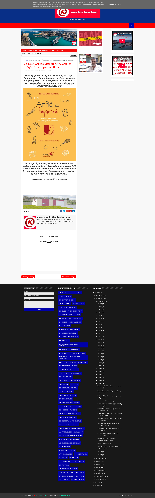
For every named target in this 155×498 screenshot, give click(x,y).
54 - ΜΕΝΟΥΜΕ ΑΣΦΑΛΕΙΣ (68, 469)
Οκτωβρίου (99, 298)
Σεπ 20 (100, 333)
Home (25, 60)
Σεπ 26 (100, 315)
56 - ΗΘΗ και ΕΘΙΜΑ (66, 472)
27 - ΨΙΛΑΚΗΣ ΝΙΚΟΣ (66, 392)
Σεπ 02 (100, 452)
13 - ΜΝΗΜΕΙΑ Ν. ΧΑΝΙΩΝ (68, 333)
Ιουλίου (98, 461)
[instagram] (125, 495)
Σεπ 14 (100, 351)
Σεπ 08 (100, 368)
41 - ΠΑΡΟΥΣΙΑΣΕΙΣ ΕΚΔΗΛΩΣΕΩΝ (71, 432)
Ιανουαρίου (99, 479)
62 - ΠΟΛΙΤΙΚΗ (64, 480)
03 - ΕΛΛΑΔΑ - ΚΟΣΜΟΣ (67, 300)
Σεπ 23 (100, 324)
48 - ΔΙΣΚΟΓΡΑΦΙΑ (81, 454)
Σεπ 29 (100, 307)
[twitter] (122, 495)
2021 (96, 482)
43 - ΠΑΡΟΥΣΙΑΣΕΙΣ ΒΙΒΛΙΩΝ (69, 439)
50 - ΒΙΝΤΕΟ (73, 458)
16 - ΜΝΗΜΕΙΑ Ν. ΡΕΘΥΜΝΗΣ (69, 349)
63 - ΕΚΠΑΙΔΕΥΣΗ (77, 480)
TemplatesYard (42, 495)
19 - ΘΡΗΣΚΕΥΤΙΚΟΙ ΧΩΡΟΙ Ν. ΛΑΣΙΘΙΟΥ (73, 362)
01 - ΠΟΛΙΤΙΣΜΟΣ (75, 293)
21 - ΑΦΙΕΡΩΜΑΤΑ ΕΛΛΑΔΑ (68, 370)
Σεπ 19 (100, 336)
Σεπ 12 (100, 357)
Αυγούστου (100, 458)
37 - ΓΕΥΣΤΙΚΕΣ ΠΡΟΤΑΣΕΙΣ (68, 425)
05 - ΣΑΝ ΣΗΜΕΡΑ (78, 304)
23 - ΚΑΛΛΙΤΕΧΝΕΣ (65, 377)
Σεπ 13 (100, 354)
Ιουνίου (98, 464)
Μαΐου (98, 467)
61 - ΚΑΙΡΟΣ (80, 476)
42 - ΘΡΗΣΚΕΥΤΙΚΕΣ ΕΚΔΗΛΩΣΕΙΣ (70, 436)
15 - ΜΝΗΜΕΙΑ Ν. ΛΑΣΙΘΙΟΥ (68, 337)
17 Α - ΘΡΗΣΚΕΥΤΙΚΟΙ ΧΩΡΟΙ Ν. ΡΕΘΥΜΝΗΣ (70, 358)
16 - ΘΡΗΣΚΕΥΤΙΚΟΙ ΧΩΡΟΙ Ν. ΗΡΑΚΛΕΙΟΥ (69, 345)
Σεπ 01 (100, 455)
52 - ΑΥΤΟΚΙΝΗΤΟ (78, 461)
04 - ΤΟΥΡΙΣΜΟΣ (64, 304)
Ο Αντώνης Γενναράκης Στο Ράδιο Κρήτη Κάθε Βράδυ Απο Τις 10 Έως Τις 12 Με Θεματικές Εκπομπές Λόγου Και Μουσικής (90, 49)
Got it (120, 4)
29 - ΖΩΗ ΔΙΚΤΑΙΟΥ (65, 399)
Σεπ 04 (100, 380)
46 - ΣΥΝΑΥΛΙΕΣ (64, 447)
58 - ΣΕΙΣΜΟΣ (79, 472)
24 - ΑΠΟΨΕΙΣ (64, 384)
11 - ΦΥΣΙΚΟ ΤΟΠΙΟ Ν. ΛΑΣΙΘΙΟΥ (70, 322)
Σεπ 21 (100, 330)
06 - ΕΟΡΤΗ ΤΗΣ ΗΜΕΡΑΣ (67, 307)
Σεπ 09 (100, 366)
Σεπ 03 (100, 383)
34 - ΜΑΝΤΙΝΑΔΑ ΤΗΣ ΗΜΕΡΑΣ (69, 414)
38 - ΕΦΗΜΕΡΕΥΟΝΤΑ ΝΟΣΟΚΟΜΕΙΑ (71, 428)
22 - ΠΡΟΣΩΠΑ (64, 373)
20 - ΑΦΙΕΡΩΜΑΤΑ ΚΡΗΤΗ (68, 366)
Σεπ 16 (100, 345)
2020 (96, 485)
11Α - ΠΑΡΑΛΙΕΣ (64, 326)
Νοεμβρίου (99, 295)
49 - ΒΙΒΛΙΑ (63, 458)
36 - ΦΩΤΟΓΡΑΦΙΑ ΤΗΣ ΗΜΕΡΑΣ (70, 421)
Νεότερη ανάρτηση (28, 277)
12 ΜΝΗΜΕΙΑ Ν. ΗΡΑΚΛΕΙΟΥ (69, 329)
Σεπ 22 (100, 327)
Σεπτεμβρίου (100, 301)
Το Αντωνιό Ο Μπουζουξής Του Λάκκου (109, 401)
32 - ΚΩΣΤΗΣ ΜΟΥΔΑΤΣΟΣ (68, 410)
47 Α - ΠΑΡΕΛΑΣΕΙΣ (65, 454)
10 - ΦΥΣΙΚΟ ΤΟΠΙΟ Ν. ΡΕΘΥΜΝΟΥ (71, 318)
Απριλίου (99, 470)
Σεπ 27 (100, 312)
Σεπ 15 (100, 348)
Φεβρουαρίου (100, 476)
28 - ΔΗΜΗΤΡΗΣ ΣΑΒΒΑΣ (67, 395)
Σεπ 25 (100, 318)
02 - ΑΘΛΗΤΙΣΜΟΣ (65, 296)
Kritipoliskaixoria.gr (64, 495)
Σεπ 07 (100, 371)
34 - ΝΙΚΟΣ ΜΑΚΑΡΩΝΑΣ (67, 417)
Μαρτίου (99, 473)
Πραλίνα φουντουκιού (104, 443)
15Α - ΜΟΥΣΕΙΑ (64, 340)
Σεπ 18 (100, 339)
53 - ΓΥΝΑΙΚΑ (64, 465)
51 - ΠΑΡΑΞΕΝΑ (64, 461)
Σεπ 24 (100, 321)
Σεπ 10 (100, 363)
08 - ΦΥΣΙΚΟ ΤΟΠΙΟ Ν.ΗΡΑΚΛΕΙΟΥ (71, 311)
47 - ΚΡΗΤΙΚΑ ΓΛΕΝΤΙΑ (67, 450)
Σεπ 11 (100, 360)
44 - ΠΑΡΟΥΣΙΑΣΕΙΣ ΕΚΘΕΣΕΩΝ (70, 443)
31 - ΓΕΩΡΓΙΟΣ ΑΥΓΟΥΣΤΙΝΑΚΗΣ (70, 406)
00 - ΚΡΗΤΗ (63, 293)
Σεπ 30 (100, 304)
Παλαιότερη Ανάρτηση (68, 277)
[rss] (131, 495)
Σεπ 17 (100, 342)
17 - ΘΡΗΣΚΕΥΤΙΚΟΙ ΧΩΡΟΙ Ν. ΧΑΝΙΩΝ (72, 353)
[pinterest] (128, 495)
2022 (96, 293)
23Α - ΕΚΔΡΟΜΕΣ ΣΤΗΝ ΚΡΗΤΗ (69, 381)
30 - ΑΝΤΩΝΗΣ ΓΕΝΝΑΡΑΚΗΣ (69, 403)
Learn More (112, 4)
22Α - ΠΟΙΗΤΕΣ (76, 373)
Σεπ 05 (100, 377)
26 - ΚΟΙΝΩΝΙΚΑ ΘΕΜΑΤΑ (68, 388)
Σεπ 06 (100, 374)
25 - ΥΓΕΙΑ (74, 384)
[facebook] (119, 495)
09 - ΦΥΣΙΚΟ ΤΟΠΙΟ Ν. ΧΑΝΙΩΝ (69, 315)
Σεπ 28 (100, 310)
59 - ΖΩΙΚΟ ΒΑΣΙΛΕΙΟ (66, 476)
